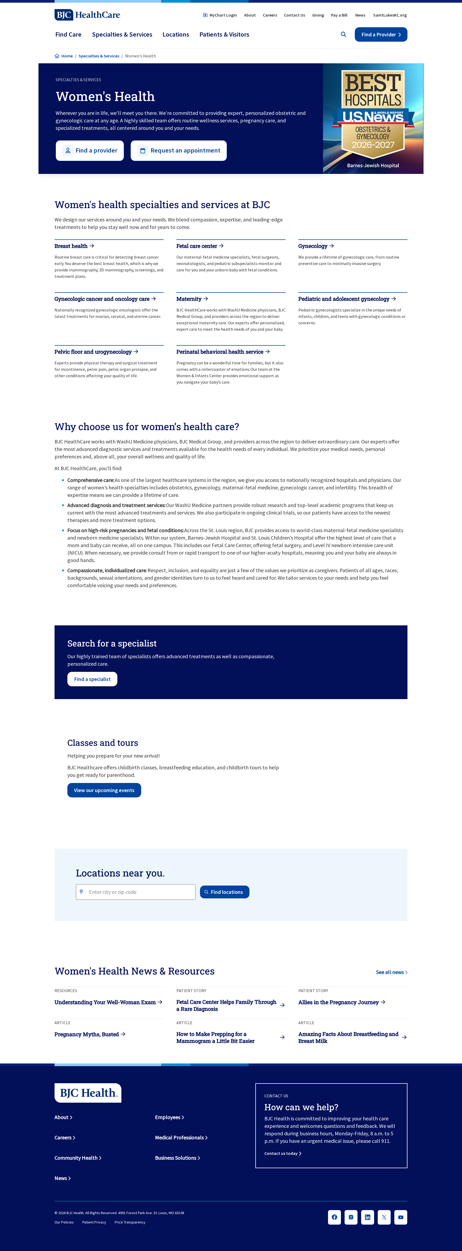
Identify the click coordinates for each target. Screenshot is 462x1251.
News (360, 15)
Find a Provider (378, 34)
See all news (390, 972)
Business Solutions (175, 1157)
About (250, 15)
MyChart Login (223, 15)
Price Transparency (130, 1222)
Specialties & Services (99, 56)
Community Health (76, 1157)
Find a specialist (92, 679)
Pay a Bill (339, 15)
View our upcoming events (104, 790)
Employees (167, 1117)
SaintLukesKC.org (390, 15)
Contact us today (281, 1153)
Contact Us (294, 15)
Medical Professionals (179, 1137)
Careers (270, 15)
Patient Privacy (94, 1222)
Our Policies (64, 1222)
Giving (318, 15)
